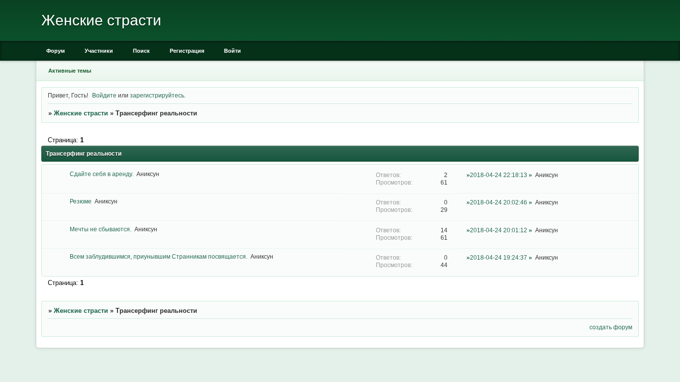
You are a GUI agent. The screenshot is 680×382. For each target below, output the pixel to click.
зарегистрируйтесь (157, 95)
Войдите (104, 95)
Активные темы (69, 71)
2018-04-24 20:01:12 (498, 230)
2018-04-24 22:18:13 (498, 175)
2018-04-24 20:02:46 (498, 202)
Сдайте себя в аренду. (101, 174)
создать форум (610, 327)
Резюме (81, 201)
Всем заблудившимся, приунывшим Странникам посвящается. (158, 256)
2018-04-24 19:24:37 (498, 257)
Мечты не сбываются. (100, 229)
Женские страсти (81, 113)
